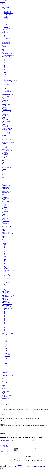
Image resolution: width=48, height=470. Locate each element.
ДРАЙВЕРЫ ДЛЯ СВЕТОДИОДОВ (7, 32)
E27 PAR (5, 58)
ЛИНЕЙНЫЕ (4, 200)
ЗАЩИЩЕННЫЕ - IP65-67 (6, 198)
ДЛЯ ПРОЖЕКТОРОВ (6, 17)
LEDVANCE (6, 22)
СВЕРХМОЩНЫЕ (5, 197)
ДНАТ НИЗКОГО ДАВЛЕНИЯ (7, 84)
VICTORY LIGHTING (6, 148)
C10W (6, 337)
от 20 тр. (14, 439)
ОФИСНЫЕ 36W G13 (5, 114)
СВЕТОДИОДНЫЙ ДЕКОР (6, 29)
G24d (4, 254)
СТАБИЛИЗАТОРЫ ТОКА (7, 275)
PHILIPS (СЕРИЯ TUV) (7, 132)
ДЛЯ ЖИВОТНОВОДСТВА (6, 301)
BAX (6, 334)
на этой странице (33, 466)
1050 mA (5, 36)
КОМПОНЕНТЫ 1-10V (7, 271)
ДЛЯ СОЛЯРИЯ (6, 245)
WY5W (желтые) (7, 371)
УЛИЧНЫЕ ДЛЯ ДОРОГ (5, 190)
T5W (6, 361)
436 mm (5, 285)
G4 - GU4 (5, 256)
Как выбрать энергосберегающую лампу (7, 53)
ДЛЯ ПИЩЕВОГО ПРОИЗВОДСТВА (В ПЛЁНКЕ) (9, 295)
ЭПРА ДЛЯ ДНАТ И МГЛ (6, 232)
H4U (4, 319)
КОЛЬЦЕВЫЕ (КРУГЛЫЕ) (6, 119)
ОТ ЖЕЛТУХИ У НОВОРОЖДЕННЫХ (7, 296)
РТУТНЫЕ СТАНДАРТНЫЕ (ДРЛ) (8, 89)
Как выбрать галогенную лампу (6, 103)
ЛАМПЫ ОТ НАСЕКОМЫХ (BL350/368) (7, 150)
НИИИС (4, 392)
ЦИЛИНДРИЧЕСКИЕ (5, 100)
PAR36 (3, 165)
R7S (3, 180)
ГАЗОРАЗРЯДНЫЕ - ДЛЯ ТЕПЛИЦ (7, 306)
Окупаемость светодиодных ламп (6, 42)
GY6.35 (5, 263)
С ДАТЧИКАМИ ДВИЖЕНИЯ (6, 201)
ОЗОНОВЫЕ (4, 136)
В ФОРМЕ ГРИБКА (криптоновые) (7, 110)
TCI (3, 389)
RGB (4, 26)
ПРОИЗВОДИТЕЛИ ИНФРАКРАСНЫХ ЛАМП (8, 145)
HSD (3, 161)
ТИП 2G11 (4, 49)
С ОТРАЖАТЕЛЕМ (5, 45)
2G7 (4, 247)
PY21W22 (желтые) (7, 356)
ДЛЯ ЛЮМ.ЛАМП (5, 238)
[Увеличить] (5, 441)
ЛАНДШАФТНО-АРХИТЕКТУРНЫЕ (7, 191)
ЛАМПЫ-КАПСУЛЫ (5, 99)
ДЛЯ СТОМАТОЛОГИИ (5, 299)
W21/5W (6, 369)
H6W (6, 340)
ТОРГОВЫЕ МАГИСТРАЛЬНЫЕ (7, 188)
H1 (4, 315)
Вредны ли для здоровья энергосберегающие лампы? (9, 55)
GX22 (4, 65)
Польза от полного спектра (6, 130)
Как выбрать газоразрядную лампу (7, 96)
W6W (6, 367)
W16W (6, 368)
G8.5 (4, 62)
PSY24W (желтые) (7, 353)
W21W (6, 370)
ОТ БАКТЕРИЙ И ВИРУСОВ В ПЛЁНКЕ (7, 135)
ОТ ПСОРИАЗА (5, 297)
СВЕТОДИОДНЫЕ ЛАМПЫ (6, 7)
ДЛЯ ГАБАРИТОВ (5, 372)
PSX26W (6, 351)
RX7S (4, 76)
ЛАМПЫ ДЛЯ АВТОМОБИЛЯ (5, 307)
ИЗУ (3, 240)
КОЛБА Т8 (4, 118)
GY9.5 (3, 175)
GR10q (5, 259)
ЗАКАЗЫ (3, 4)
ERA (3, 379)
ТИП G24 (4, 51)
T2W (6, 359)
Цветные (5, 79)
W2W (6, 364)
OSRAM (4, 386)
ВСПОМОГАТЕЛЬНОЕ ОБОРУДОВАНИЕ (8, 273)
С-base (5, 335)
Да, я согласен (2, 467)
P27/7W (6, 348)
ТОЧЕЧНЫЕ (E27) (5, 143)
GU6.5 (5, 63)
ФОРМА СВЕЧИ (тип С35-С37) (7, 8)
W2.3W (6, 365)
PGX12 (5, 73)
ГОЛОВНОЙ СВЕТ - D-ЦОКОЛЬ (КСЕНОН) (8, 308)
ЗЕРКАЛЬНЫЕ (4, 107)
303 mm (5, 284)
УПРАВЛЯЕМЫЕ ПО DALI (7, 38)
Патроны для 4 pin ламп (7, 289)
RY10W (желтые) (7, 358)
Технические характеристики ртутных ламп (9, 91)
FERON (5, 206)
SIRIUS (4, 168)
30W (3, 194)
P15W (6, 344)
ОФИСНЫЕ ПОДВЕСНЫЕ (6, 221)
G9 (4, 258)
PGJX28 (5, 72)
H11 (4, 322)
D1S (4, 309)
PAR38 (3, 166)
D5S (4, 313)
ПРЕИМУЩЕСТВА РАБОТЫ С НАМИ (6, 398)
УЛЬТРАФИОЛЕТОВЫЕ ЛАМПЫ (5, 149)
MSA (3, 163)
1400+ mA (4, 216)
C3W (6, 336)
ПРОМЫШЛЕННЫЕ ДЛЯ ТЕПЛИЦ (7, 186)
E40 (4, 250)
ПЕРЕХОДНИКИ (6, 268)
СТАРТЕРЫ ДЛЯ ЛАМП (6, 126)
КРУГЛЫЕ (4, 210)
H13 (4, 323)
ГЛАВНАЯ (3, 3)
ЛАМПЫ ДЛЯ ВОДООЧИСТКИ (6, 282)
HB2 (4, 327)
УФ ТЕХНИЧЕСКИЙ (5, 154)
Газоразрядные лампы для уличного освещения (8, 94)
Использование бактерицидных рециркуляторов (8, 142)
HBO (3, 160)
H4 (4, 317)
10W (3, 193)
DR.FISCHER (5, 147)
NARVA (4, 385)
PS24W (6, 350)
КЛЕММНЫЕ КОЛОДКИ (7, 278)
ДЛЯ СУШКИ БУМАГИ (5, 292)
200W (3, 196)
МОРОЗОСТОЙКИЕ (5, 125)
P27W (6, 349)
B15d (4, 248)
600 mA (5, 35)
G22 (4, 253)
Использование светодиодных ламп (7, 41)
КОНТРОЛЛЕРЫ (6, 272)
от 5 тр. (14, 440)
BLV (3, 378)
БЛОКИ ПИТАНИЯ (6, 274)
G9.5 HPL (4, 173)
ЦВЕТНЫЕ (4, 47)
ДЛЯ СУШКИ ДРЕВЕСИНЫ (6, 291)
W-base (5, 362)
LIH (3, 384)
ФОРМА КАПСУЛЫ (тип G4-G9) (8, 9)
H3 (4, 316)
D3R (4, 311)
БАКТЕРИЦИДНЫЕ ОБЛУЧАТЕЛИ (7, 138)
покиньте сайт (19, 465)
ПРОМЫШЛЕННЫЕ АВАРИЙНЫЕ (7, 185)
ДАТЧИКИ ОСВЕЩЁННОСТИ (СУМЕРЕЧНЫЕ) (9, 270)
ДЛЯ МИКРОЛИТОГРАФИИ (6, 293)
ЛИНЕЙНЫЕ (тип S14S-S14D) (7, 14)
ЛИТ (3, 393)
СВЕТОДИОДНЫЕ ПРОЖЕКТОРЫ (6, 192)
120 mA (4, 212)
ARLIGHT (5, 203)
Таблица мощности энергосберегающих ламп (8, 54)
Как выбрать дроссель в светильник (7, 242)
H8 (4, 320)
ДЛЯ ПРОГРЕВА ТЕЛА (5, 298)
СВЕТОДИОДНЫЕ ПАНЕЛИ (5, 209)
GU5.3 (5, 260)
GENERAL (6, 24)
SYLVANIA (4, 388)
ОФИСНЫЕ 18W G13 (5, 113)
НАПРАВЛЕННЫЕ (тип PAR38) (7, 12)
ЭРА (5, 25)
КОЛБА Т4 (4, 117)
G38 (4, 61)
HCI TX (5, 68)
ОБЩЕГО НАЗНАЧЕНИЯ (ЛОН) (6, 104)
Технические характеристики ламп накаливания (8, 112)
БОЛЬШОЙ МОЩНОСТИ (7, 16)
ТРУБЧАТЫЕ (5, 86)
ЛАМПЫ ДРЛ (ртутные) (5, 88)
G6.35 (3, 177)
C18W (6, 338)
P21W (6, 345)
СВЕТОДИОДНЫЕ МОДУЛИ (7, 28)
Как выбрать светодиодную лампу (7, 40)
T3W (6, 360)
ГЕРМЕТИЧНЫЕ (6, 27)
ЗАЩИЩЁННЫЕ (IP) (5, 228)
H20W (6, 341)
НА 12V (4, 98)
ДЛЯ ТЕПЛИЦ (4, 230)
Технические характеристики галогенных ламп (8, 102)
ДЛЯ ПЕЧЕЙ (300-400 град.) (6, 106)
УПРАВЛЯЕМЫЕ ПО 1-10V (6, 218)
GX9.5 (5, 66)
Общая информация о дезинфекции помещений (8, 141)
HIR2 (4, 330)
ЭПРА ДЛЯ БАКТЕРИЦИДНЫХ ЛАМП (7, 235)
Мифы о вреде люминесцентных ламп (7, 129)
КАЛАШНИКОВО (5, 394)
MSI (3, 164)
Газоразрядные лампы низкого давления (7, 95)
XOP (3, 170)
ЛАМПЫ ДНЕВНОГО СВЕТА (6, 115)
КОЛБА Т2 (4, 116)
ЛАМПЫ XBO (4, 92)
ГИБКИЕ (4, 199)
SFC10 (5, 77)
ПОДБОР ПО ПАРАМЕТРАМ (5, 396)
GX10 (4, 64)
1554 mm (5, 288)
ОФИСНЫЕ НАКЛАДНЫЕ (6, 183)
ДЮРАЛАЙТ (5, 19)
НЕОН (5, 31)
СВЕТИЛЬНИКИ (4, 219)
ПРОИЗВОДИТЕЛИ (4, 377)
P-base (5, 343)
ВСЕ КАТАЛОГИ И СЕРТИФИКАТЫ (7, 395)
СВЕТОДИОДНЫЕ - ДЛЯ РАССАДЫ (7, 305)
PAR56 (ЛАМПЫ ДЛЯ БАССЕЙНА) (7, 167)
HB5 (4, 329)
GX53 (4, 262)
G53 (4, 257)
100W (3, 195)
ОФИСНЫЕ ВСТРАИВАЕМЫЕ (6, 182)
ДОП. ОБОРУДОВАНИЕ (4, 243)
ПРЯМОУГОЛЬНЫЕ (5, 211)
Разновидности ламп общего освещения (7, 128)
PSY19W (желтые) (7, 355)
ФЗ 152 (5, 465)
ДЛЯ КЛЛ (4, 237)
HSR (3, 162)
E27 (4, 57)
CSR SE (4, 158)
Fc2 (4, 59)
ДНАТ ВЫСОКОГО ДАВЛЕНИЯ (8, 81)
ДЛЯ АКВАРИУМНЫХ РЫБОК (6, 302)
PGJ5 (4, 71)
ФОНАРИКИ (5, 280)
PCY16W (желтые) (7, 354)
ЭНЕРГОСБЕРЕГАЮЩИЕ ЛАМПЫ (6, 43)
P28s (3, 176)
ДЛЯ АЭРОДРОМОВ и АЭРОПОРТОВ (7, 290)
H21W (6, 342)
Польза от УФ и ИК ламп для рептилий (7, 304)
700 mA (4, 215)
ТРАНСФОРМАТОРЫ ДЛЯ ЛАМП (7, 101)
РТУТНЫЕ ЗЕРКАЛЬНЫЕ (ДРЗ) (8, 90)
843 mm (5, 287)
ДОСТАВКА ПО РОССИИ (5, 397)
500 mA (4, 214)
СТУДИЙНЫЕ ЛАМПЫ (4, 156)
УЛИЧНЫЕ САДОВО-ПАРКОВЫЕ (7, 226)
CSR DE (4, 157)
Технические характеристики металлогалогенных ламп (10, 80)
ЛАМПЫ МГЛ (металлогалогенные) (7, 56)
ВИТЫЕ (4, 44)
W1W (6, 363)
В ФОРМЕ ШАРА (5, 109)
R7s (4, 266)
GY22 (4, 67)
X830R (5, 78)
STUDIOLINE (4, 169)
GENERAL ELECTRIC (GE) (6, 382)
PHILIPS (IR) (5, 146)
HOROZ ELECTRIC (5, 383)
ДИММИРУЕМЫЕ (6, 18)
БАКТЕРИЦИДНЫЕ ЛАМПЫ (5, 131)
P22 (5, 347)
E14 (4, 249)
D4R (4, 312)
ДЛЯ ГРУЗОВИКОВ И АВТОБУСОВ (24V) (8, 375)
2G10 (4, 246)
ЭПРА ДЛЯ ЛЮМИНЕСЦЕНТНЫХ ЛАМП (8, 233)
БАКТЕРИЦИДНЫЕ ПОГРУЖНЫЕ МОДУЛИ (8, 139)
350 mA (5, 34)
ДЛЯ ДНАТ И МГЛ (5, 236)
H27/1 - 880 (5, 325)
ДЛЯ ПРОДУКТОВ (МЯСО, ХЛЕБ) (7, 121)
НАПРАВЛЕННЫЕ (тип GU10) (7, 11)
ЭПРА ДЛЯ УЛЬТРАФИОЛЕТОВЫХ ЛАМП (8, 234)
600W (6, 83)
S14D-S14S (5, 267)
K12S (4, 70)
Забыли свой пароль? (3, 405)
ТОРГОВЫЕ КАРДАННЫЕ (6, 187)
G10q (4, 251)
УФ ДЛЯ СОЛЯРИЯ (5, 152)
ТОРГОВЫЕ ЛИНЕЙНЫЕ (6, 223)
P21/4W (6, 346)
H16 (4, 324)
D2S (4, 310)
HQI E (5, 69)
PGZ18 (5, 74)
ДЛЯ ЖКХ (4, 229)
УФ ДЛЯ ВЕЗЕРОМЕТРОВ (6, 153)
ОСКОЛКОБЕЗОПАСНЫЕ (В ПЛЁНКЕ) (7, 123)
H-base (5, 339)
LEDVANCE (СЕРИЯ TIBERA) (7, 133)
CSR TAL (4, 159)
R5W (6, 357)
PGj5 (4, 265)
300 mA (5, 33)
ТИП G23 (4, 50)
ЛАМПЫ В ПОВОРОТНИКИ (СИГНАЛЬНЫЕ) (8, 333)
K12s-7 (5, 264)
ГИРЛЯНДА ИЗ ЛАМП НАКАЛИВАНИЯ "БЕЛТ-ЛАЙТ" (9, 111)
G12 (4, 60)
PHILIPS (6, 21)
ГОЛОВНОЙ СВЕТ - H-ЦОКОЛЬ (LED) (7, 331)
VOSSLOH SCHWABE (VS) (6, 391)
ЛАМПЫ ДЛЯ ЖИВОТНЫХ (5, 300)
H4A (4, 318)
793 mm (5, 286)
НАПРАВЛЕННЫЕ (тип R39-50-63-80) (8, 13)
